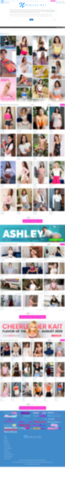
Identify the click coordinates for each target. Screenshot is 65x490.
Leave (54, 19)
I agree (31, 19)
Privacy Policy (43, 15)
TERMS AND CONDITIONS (50, 11)
